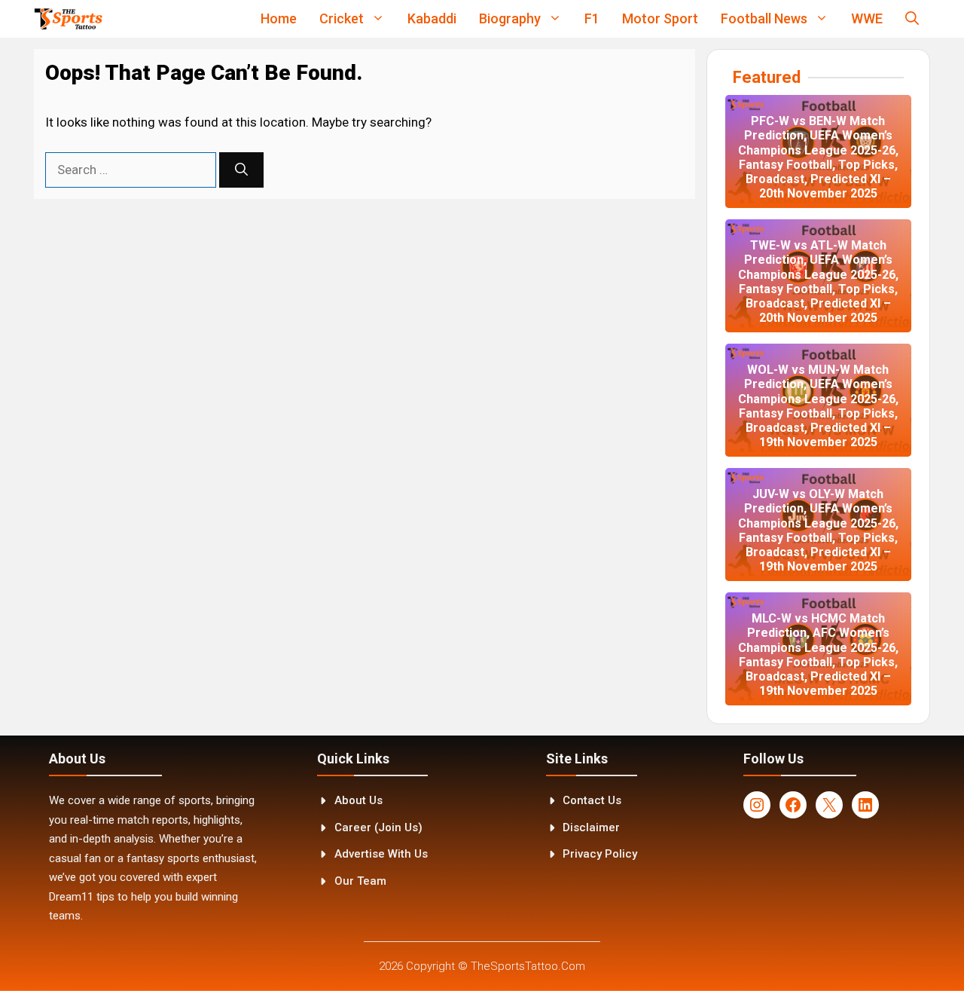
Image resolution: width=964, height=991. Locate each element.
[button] (912, 19)
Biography (510, 18)
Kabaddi (431, 18)
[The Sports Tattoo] (68, 19)
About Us (358, 800)
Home (279, 18)
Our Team (360, 881)
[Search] (241, 170)
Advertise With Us (381, 854)
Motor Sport (660, 18)
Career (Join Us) (378, 827)
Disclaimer (591, 827)
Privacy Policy (600, 854)
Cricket (341, 18)
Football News (764, 18)
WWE (867, 18)
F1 (591, 18)
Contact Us (592, 800)
